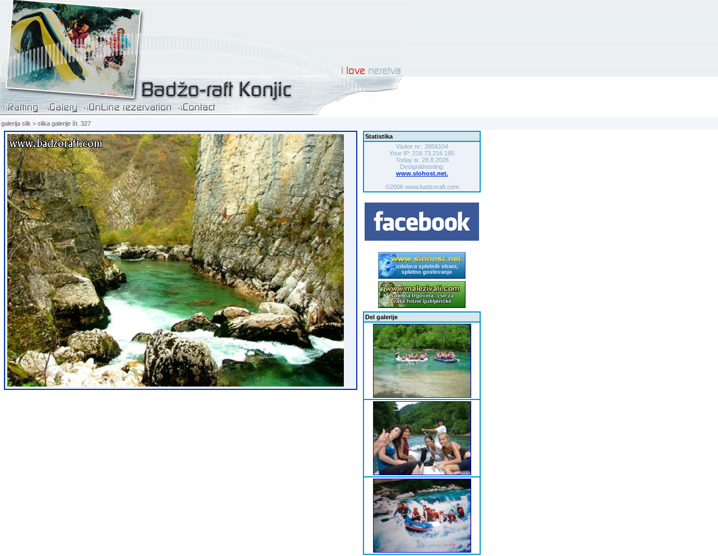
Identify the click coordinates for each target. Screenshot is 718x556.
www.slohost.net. (422, 173)
